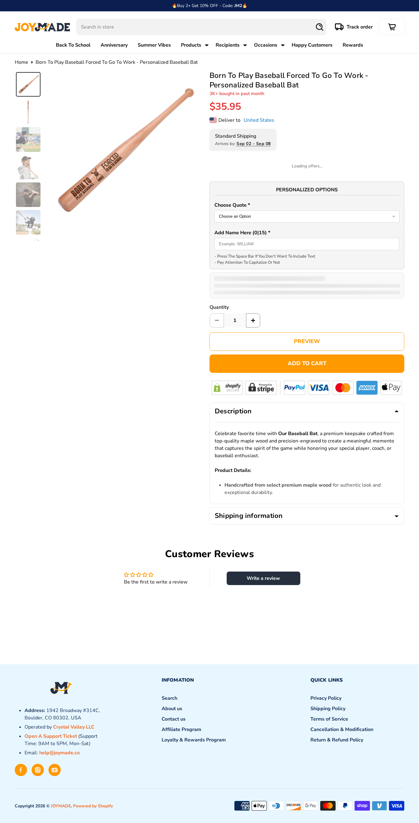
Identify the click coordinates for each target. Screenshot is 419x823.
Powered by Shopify (93, 806)
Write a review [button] (263, 578)
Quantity (219, 307)
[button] (306, 205)
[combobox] (201, 27)
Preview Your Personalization (307, 341)
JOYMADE (61, 806)
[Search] (319, 27)
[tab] (28, 84)
